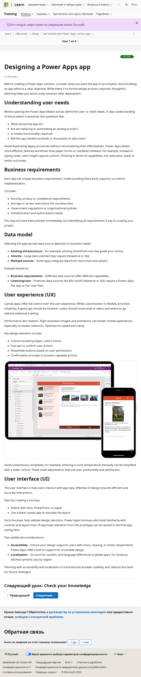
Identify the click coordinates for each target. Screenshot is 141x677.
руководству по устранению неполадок (77, 612)
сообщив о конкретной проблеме (39, 617)
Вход (134, 4)
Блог (67, 662)
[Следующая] (119, 4)
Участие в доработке (89, 662)
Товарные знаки (45, 672)
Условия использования (17, 672)
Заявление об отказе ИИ (17, 662)
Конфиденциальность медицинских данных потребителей (70, 667)
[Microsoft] (6, 4)
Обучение (21, 33)
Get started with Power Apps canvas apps (67, 33)
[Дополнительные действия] (134, 34)
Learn (8, 33)
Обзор (35, 33)
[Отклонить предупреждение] (137, 23)
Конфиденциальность (16, 667)
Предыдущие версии (48, 662)
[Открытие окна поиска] (126, 5)
